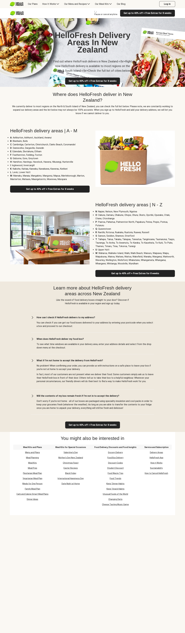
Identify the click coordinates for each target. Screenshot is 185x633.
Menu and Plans (32, 452)
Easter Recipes (71, 468)
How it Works (156, 463)
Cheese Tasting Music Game (115, 504)
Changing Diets (115, 499)
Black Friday (70, 473)
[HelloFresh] (16, 4)
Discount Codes (115, 463)
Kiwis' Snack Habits (115, 489)
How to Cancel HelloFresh (156, 473)
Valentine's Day (71, 452)
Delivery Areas (156, 452)
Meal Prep (32, 468)
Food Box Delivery (115, 457)
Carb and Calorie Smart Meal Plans (32, 494)
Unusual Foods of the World (115, 494)
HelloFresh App (156, 457)
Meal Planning (32, 457)
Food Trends (115, 478)
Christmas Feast (70, 463)
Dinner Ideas (32, 499)
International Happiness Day (71, 478)
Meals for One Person (32, 483)
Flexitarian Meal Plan (32, 473)
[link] (92, 425)
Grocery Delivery (115, 452)
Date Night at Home (71, 483)
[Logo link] (92, 24)
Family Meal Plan (32, 489)
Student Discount (115, 468)
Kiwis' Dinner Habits (115, 483)
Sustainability (156, 468)
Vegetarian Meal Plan (32, 478)
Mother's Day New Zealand (70, 457)
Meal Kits (32, 463)
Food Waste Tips (115, 473)
